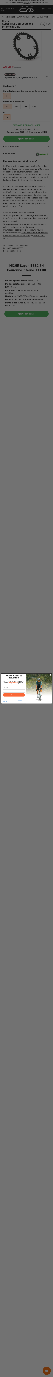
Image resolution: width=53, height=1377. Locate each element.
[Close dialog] (50, 674)
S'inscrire (14, 695)
